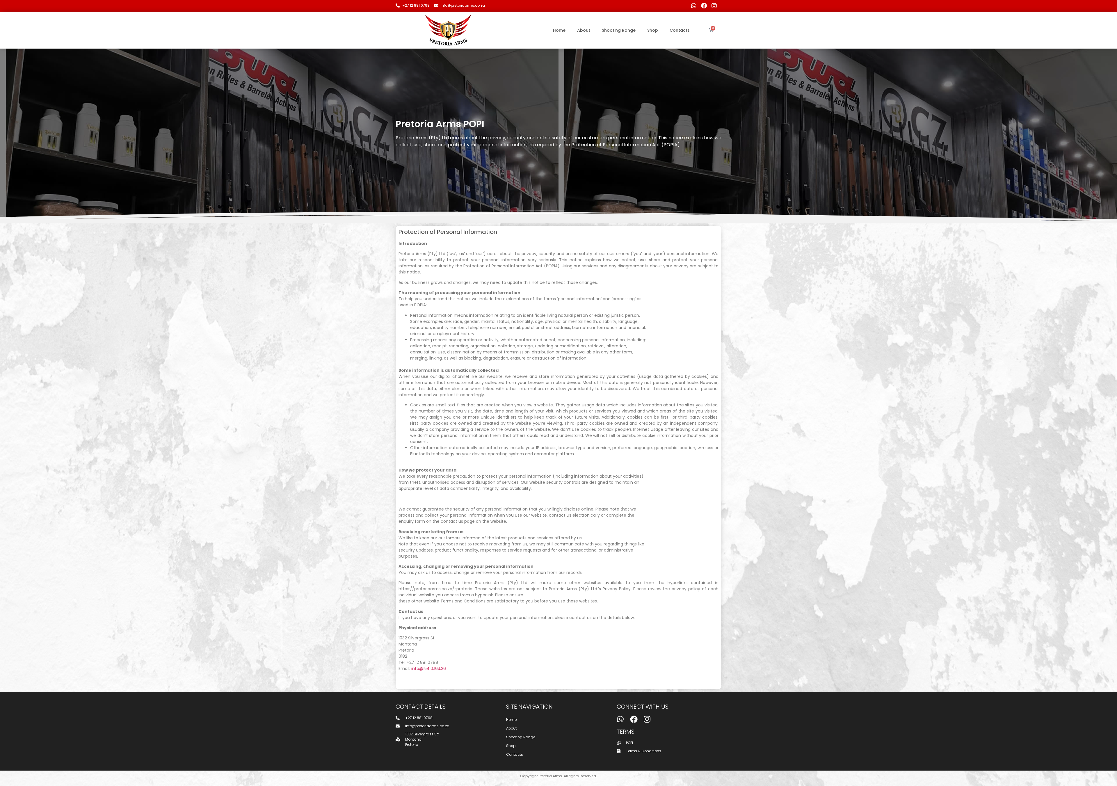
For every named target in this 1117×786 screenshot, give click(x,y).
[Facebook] (704, 6)
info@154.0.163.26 (428, 668)
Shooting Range (619, 30)
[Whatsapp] (694, 6)
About (583, 30)
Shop (652, 30)
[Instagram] (714, 6)
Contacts (680, 30)
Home (559, 30)
